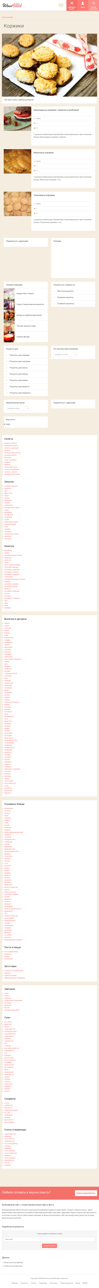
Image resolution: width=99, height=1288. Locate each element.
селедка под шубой (12, 474)
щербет (7, 697)
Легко (38, 118)
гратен (7, 844)
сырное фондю (10, 524)
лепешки (7, 676)
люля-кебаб (9, 918)
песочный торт (10, 783)
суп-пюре (8, 1022)
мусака (7, 878)
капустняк (8, 1084)
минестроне (9, 1065)
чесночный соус (10, 1153)
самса (6, 779)
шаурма (7, 873)
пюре (6, 816)
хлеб (6, 635)
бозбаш (7, 1089)
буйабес (7, 1086)
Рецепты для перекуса (20, 393)
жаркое (7, 830)
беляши (7, 774)
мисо (6, 1070)
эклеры (7, 726)
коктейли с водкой (11, 574)
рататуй (7, 866)
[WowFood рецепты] (12, 5)
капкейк (7, 681)
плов (6, 823)
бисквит (7, 671)
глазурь (7, 755)
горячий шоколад (11, 567)
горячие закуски (10, 486)
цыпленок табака (11, 894)
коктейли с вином (11, 584)
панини (7, 1117)
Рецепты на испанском (13, 1266)
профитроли (9, 747)
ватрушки (8, 733)
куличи (7, 695)
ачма (6, 786)
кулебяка (8, 788)
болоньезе (8, 959)
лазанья (7, 827)
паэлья (7, 861)
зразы (6, 868)
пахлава (7, 757)
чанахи (7, 923)
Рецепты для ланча (18, 368)
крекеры (7, 724)
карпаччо (8, 500)
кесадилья (8, 515)
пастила (7, 771)
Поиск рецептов (66, 1283)
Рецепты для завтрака (20, 361)
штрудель (8, 692)
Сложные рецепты (65, 304)
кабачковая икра (11, 522)
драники (7, 1005)
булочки (7, 652)
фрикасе (7, 899)
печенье (7, 628)
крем (6, 690)
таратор (7, 1081)
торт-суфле (8, 781)
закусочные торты (11, 534)
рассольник (9, 1058)
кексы (6, 630)
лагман (7, 1079)
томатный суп (9, 1029)
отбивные (8, 842)
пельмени (8, 856)
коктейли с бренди (11, 591)
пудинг (7, 645)
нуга (6, 719)
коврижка (8, 750)
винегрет (8, 457)
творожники (9, 743)
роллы (6, 825)
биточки (7, 882)
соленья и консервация (13, 971)
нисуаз (7, 450)
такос (6, 510)
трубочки (8, 745)
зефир (6, 728)
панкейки (8, 685)
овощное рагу (9, 839)
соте (6, 863)
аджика (7, 1155)
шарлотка (8, 657)
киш (5, 678)
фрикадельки (9, 849)
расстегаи (8, 790)
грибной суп (9, 1036)
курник (7, 759)
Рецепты (24, 1283)
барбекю (7, 1148)
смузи (6, 553)
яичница (7, 1003)
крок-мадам (9, 1122)
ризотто (7, 937)
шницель (8, 880)
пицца (6, 956)
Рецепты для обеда (19, 374)
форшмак (8, 512)
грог (6, 601)
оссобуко (8, 935)
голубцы (7, 837)
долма (7, 897)
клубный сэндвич (11, 1110)
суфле (6, 661)
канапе (7, 503)
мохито (7, 589)
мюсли (7, 1008)
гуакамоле (8, 505)
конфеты (7, 669)
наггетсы (7, 539)
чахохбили (8, 906)
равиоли (7, 954)
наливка (7, 608)
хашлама (8, 930)
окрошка (7, 1055)
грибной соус (9, 1141)
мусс (6, 664)
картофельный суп (11, 1048)
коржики (7, 762)
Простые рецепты (65, 291)
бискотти (8, 721)
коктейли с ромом (11, 572)
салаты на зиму (10, 975)
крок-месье (9, 1120)
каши (6, 993)
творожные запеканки (13, 1000)
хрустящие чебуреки (12, 659)
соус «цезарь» (10, 1158)
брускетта (8, 1108)
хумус (6, 496)
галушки (7, 928)
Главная (15, 1283)
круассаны (8, 738)
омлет (6, 996)
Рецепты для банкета (19, 387)
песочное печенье (11, 702)
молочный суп (10, 1060)
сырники (7, 998)
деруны (7, 854)
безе (6, 714)
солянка (7, 1046)
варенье (7, 973)
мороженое (9, 638)
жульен (7, 858)
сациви (7, 529)
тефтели (7, 835)
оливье (7, 462)
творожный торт (10, 740)
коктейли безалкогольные (14, 579)
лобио (6, 520)
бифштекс (8, 885)
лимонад (7, 558)
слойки (7, 731)
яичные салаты (10, 455)
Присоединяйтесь (86, 1193)
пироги (7, 623)
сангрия (7, 596)
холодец (7, 531)
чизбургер (8, 1115)
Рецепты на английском (13, 1262)
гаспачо (7, 1039)
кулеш (6, 1091)
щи (5, 1043)
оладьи (7, 640)
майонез (7, 1136)
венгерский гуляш (11, 851)
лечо (6, 527)
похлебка (8, 1062)
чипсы (6, 498)
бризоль (7, 932)
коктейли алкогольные (13, 555)
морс (6, 605)
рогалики (8, 735)
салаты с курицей (11, 448)
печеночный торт (11, 916)
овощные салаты (11, 445)
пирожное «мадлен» (12, 769)
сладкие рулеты (10, 673)
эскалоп (7, 901)
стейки (7, 820)
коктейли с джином (12, 570)
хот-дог (7, 1112)
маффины (8, 642)
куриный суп (9, 1074)
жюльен (7, 536)
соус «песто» (9, 1139)
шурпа (6, 1077)
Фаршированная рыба (13, 940)
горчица (7, 1146)
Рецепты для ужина (19, 380)
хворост (7, 764)
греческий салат (11, 467)
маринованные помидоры (14, 978)
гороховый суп (10, 1034)
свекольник (9, 1072)
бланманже (9, 716)
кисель (7, 593)
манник (7, 709)
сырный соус (9, 1160)
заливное (8, 517)
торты (6, 626)
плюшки (7, 767)
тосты (6, 1103)
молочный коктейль (12, 565)
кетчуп (7, 1163)
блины (6, 633)
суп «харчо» (9, 1067)
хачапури (8, 712)
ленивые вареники (11, 1010)
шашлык (7, 818)
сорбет (7, 700)
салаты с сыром (10, 472)
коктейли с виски (11, 586)
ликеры (7, 582)
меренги (7, 793)
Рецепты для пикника (19, 355)
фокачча (7, 752)
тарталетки (8, 683)
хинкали (7, 904)
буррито (7, 875)
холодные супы (10, 1031)
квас (6, 603)
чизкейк (7, 650)
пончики (7, 707)
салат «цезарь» (10, 460)
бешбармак (9, 925)
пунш (6, 562)
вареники (8, 847)
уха (5, 1053)
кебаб (6, 870)
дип (5, 491)
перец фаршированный (13, 832)
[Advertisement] (73, 261)
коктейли (8, 550)
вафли (7, 704)
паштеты (7, 488)
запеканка (8, 808)
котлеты (7, 811)
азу (5, 913)
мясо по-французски (12, 909)
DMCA (85, 1283)
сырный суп (9, 1041)
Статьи (33, 1283)
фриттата (8, 493)
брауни (7, 666)
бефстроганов (10, 892)
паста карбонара (11, 952)
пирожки (7, 654)
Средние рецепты (65, 297)
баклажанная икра (11, 507)
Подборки (43, 1283)
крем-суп (8, 1024)
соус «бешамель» (11, 1144)
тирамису (8, 688)
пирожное (8, 647)
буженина (8, 911)
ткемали (7, 1165)
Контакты (53, 1283)
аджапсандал (9, 921)
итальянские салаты (12, 453)
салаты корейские (11, 469)
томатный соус (10, 1134)
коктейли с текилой (12, 598)
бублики (7, 776)
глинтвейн (8, 577)
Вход (78, 1283)
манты (7, 890)
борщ (6, 1027)
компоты (7, 560)
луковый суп (9, 1050)
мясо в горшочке (11, 887)
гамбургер (8, 1105)
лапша (7, 813)
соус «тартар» (9, 1151)
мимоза (7, 465)
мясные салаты (10, 443)
